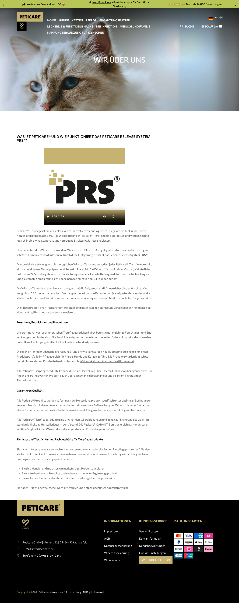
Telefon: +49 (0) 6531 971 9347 (42, 555)
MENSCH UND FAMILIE (135, 26)
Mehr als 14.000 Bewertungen (203, 4)
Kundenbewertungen (152, 545)
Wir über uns (112, 560)
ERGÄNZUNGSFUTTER (114, 20)
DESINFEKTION (106, 26)
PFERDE (91, 20)
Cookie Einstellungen (152, 552)
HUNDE (64, 20)
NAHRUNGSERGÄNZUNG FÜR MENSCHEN (75, 32)
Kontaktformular (150, 538)
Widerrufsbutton (156, 560)
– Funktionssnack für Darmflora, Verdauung (120, 4)
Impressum (111, 531)
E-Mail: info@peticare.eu (38, 548)
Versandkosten (148, 531)
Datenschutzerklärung (118, 545)
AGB (107, 538)
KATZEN (77, 20)
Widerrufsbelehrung (116, 552)
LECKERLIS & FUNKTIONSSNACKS (70, 26)
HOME (51, 20)
